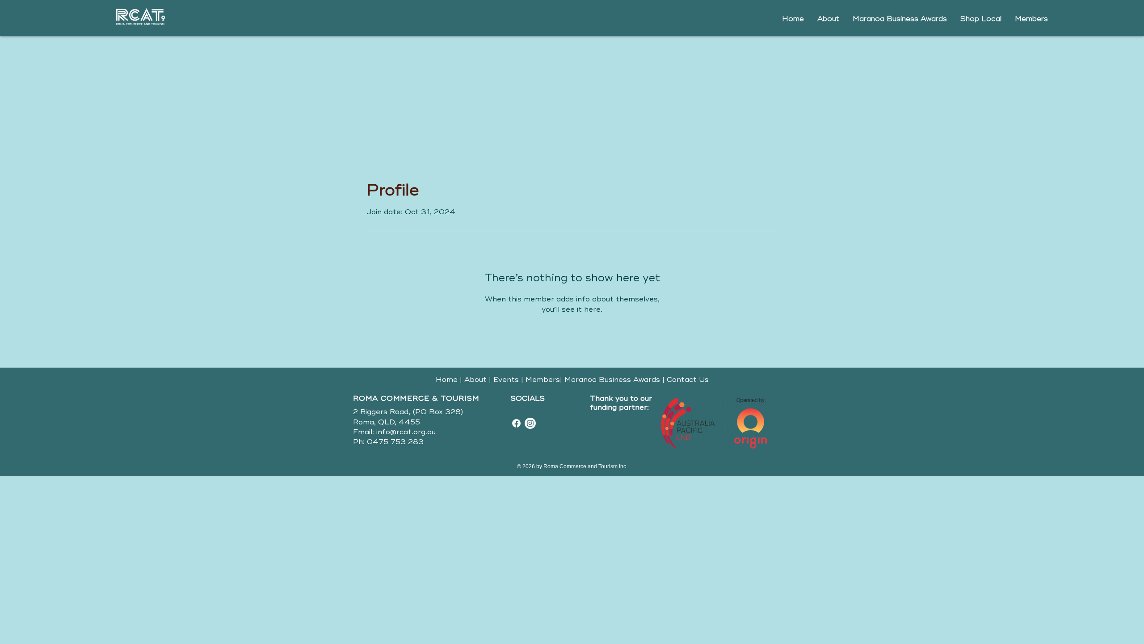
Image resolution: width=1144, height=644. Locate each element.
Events (506, 379)
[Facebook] (516, 423)
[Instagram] (530, 423)
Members (543, 379)
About (475, 379)
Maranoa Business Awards (611, 379)
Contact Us (688, 379)
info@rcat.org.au (406, 432)
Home (447, 379)
